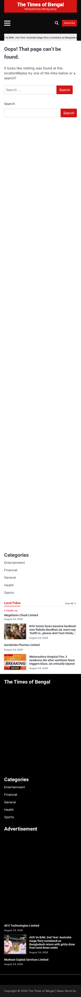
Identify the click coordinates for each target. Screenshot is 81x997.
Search (9, 104)
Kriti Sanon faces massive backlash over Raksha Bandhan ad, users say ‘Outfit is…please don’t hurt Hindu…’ (52, 629)
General (10, 577)
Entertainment (14, 563)
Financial (10, 570)
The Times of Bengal (41, 990)
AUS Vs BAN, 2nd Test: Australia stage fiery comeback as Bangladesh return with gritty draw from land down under (52, 942)
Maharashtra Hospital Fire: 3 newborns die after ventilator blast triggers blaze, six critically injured (52, 660)
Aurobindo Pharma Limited (22, 645)
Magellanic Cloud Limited (21, 615)
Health (9, 585)
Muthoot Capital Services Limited (26, 959)
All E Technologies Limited (21, 925)
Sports (9, 593)
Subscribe (69, 23)
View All (69, 603)
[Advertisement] (40, 163)
